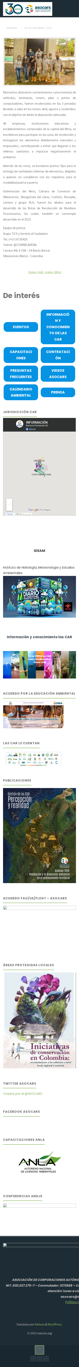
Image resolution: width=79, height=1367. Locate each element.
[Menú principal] (71, 8)
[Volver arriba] (39, 1350)
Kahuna (39, 1324)
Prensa (12, 28)
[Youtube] (39, 1359)
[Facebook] (33, 1359)
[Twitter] (46, 1359)
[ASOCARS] (27, 9)
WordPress (55, 1324)
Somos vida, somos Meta (44, 272)
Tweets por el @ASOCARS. (23, 1094)
